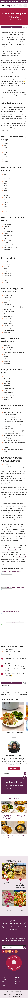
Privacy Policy (11, 994)
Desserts (17, 977)
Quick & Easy (18, 981)
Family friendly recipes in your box (13, 1)
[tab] (12, 737)
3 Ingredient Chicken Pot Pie (20, 836)
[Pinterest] (3, 951)
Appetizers (4, 977)
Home (5, 994)
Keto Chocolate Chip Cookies (15, 622)
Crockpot (17, 983)
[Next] (26, 719)
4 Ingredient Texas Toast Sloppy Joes (7, 836)
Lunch (3, 981)
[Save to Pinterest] (18, 27)
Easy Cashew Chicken (20, 910)
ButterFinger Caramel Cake (5, 692)
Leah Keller (9, 19)
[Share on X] (11, 27)
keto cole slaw (12, 550)
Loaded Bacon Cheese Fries (21, 816)
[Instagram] (6, 951)
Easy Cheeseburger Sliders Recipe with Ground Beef (20, 884)
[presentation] (13, 716)
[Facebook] (9, 951)
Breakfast (4, 979)
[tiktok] (16, 951)
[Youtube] (12, 951)
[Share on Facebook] (4, 27)
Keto (9, 685)
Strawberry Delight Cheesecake (21, 692)
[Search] (25, 773)
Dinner (3, 983)
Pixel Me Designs (16, 996)
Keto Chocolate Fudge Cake (15, 587)
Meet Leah (13, 768)
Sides (3, 985)
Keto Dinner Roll (21, 557)
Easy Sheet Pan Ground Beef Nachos (7, 883)
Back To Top (19, 994)
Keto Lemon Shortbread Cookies (11, 611)
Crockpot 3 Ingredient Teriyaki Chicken (13, 732)
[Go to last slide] (2, 719)
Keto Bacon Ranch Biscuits (12, 571)
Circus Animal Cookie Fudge (8, 910)
